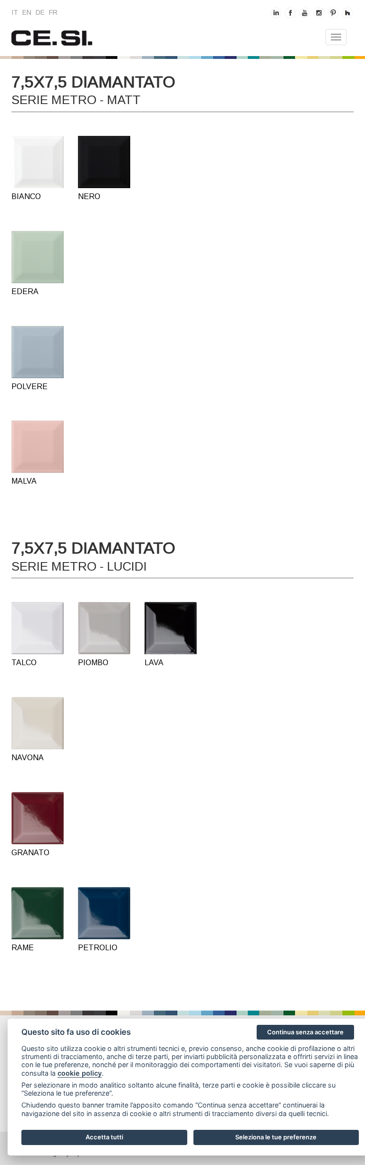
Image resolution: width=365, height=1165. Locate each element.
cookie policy (80, 1073)
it (14, 12)
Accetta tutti (104, 1137)
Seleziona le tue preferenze (276, 1137)
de (40, 12)
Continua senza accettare (305, 1032)
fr (53, 12)
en (26, 12)
